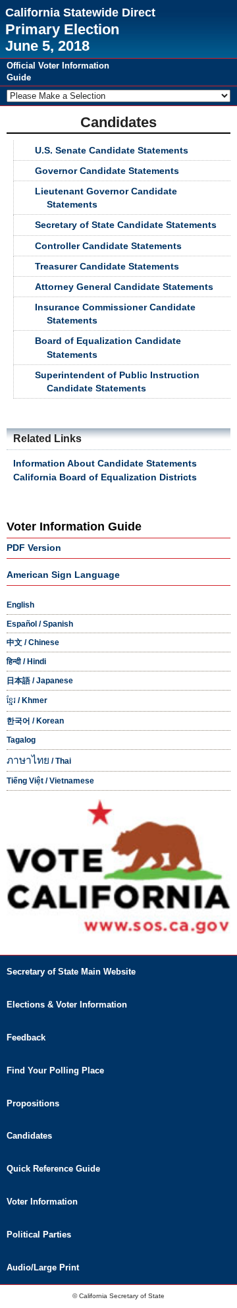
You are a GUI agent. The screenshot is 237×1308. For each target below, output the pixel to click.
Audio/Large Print (43, 1267)
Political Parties (39, 1234)
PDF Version (34, 547)
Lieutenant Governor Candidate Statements (106, 198)
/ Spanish (40, 624)
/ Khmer (27, 700)
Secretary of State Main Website (71, 972)
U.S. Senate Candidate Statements (111, 150)
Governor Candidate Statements (107, 170)
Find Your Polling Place (55, 1070)
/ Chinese (33, 642)
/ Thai (39, 761)
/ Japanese (40, 680)
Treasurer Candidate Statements (107, 266)
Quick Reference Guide (53, 1169)
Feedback (26, 1037)
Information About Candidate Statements (105, 463)
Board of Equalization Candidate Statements (108, 347)
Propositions (33, 1103)
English (20, 605)
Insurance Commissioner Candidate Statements (115, 314)
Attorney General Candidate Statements (124, 286)
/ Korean (35, 720)
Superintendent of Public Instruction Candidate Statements (117, 381)
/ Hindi (26, 661)
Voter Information (42, 1202)
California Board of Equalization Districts (105, 477)
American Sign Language (63, 574)
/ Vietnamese (50, 780)
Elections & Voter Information (67, 1004)
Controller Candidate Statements (108, 246)
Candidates (29, 1136)
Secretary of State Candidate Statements (126, 224)
